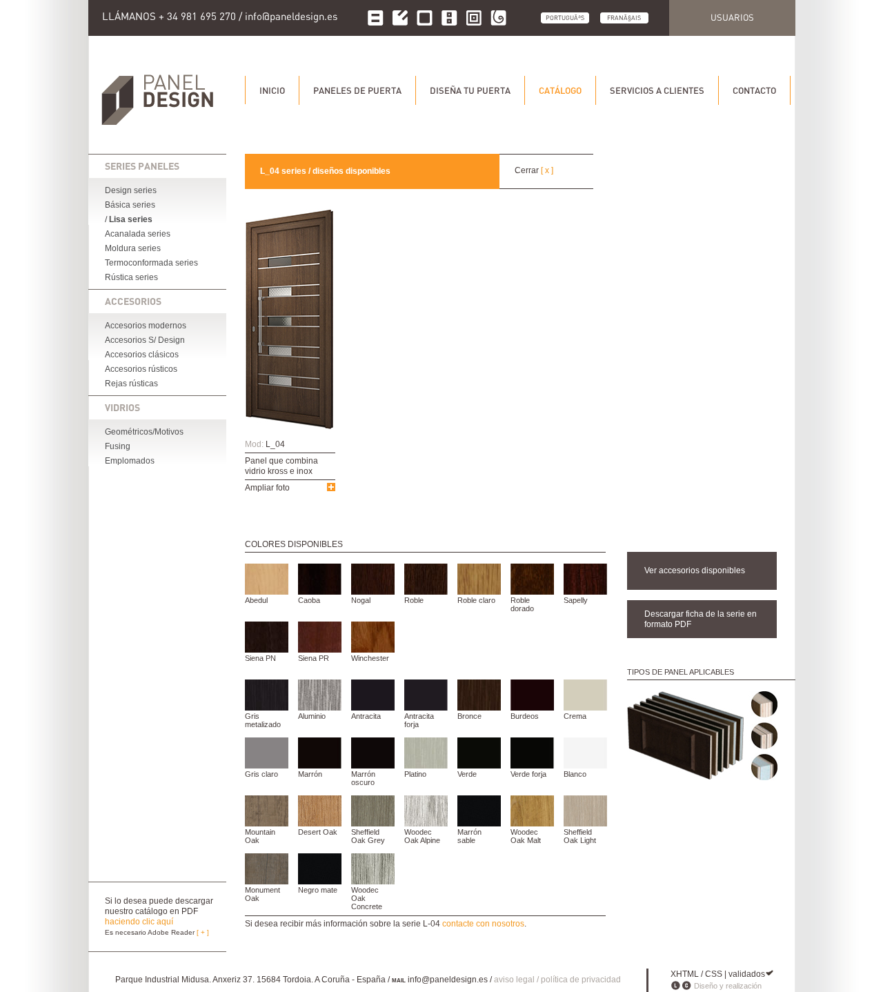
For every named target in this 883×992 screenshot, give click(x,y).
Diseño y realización (728, 986)
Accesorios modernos (145, 325)
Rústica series (131, 277)
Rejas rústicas (131, 383)
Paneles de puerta (357, 90)
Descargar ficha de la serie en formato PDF (700, 619)
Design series (131, 190)
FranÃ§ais (624, 17)
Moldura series (133, 248)
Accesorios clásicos (142, 354)
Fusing (117, 446)
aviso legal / (517, 979)
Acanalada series (137, 234)
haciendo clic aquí (139, 921)
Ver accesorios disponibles (694, 570)
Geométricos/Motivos (144, 432)
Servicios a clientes (657, 90)
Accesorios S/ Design (145, 340)
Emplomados (130, 461)
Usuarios (732, 17)
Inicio (272, 90)
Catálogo (560, 90)
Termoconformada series (151, 263)
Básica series (130, 205)
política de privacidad (581, 979)
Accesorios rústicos (141, 369)
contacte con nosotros (483, 924)
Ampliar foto (267, 488)
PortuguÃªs (565, 17)
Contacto (754, 90)
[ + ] (203, 932)
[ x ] (547, 170)
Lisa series (130, 219)
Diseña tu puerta (470, 90)
